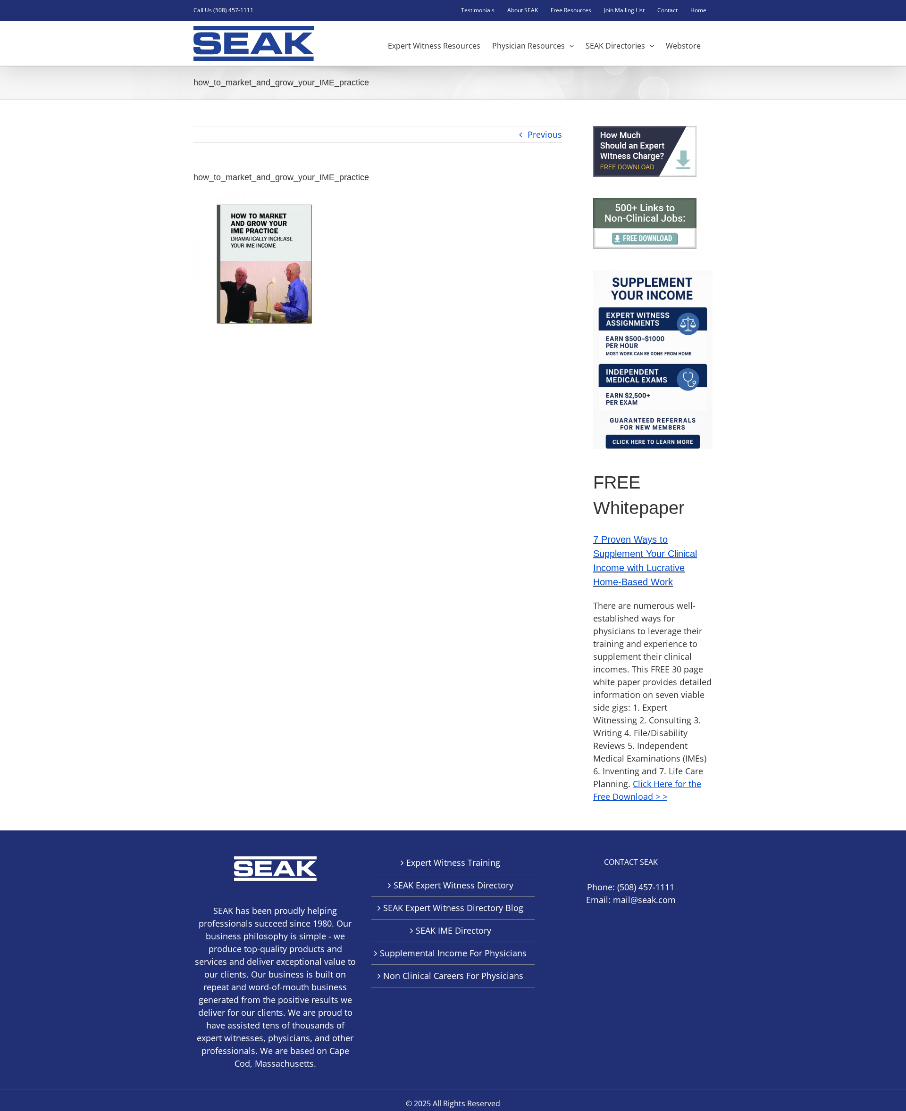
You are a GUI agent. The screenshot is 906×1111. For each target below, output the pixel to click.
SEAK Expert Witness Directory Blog (453, 907)
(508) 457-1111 (645, 887)
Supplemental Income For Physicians (453, 953)
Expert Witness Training (453, 862)
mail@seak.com (644, 899)
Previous (545, 134)
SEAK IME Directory (453, 930)
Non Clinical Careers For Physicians (453, 975)
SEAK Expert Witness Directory (453, 885)
